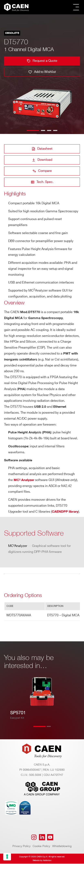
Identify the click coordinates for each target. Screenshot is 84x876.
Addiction (47, 860)
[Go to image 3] (49, 130)
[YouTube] (50, 837)
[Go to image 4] (55, 130)
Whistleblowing (62, 846)
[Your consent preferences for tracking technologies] (7, 856)
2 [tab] (53, 729)
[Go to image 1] (33, 130)
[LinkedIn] (42, 837)
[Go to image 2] (43, 130)
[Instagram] (34, 837)
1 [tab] (39, 729)
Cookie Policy (41, 846)
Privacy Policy (21, 846)
